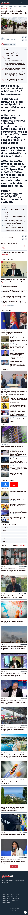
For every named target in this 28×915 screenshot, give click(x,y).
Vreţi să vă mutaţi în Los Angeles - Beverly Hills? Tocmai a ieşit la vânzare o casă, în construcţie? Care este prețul (12, 808)
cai (6, 246)
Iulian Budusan (23, 671)
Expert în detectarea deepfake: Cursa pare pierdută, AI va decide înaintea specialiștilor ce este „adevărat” (13, 570)
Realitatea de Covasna (22, 892)
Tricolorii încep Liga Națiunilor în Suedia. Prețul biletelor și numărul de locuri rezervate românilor (15, 291)
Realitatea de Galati (15, 898)
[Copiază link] (23, 37)
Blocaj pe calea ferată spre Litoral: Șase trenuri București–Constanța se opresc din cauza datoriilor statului (14, 729)
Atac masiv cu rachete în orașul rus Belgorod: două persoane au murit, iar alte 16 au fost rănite (13, 648)
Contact (3, 880)
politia (22, 246)
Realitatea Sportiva (11, 890)
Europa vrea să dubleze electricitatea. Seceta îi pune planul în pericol (17, 475)
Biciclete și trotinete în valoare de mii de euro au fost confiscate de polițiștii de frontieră (18, 468)
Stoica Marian (24, 619)
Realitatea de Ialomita (15, 894)
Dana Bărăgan (23, 644)
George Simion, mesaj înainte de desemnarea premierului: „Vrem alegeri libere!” (18, 407)
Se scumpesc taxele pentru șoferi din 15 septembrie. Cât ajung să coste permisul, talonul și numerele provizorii (18, 453)
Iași (3, 246)
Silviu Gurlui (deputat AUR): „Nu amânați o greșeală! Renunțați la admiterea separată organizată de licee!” (13, 281)
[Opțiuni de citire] (25, 912)
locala (11, 246)
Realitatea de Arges (12, 892)
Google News (4, 254)
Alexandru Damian (13, 38)
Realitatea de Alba (14, 896)
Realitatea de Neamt (14, 900)
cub (3, 248)
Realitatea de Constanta (6, 898)
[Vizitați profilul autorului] (2, 38)
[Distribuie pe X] (26, 40)
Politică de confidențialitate (19, 880)
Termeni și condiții (9, 880)
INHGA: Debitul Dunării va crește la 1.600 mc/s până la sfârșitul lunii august (14, 285)
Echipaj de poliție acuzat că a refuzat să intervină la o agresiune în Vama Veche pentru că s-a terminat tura (15, 303)
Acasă (3, 6)
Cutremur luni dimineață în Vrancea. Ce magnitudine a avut (12, 622)
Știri (6, 6)
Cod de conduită (5, 882)
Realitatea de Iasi (23, 566)
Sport (4, 294)
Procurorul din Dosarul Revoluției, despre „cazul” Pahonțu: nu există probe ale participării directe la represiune (15, 222)
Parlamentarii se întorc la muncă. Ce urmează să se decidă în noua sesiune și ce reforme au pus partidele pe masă (18, 400)
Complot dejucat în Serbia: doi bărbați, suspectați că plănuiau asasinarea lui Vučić (15, 211)
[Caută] (21, 2)
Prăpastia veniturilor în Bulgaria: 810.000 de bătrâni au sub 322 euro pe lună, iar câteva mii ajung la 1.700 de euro (14, 756)
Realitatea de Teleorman (6, 902)
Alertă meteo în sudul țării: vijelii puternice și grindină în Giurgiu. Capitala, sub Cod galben (14, 297)
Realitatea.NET (4, 890)
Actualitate (10, 6)
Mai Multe (14, 866)
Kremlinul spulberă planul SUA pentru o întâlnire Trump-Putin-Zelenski (18, 420)
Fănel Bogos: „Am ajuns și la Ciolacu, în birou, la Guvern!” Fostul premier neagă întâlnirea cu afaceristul (13, 702)
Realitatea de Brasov (5, 896)
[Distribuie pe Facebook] (26, 37)
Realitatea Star (19, 890)
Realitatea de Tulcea (5, 900)
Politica (2, 282)
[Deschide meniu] (25, 2)
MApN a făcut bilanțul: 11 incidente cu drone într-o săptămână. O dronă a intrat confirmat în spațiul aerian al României (17, 364)
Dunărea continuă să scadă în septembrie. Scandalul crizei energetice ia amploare (13, 596)
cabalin (16, 246)
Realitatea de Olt (5, 892)
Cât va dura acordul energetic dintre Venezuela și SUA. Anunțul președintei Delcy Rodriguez (13, 861)
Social (4, 287)
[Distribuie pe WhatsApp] (23, 40)
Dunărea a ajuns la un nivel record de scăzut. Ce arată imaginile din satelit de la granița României (15, 216)
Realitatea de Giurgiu (5, 894)
